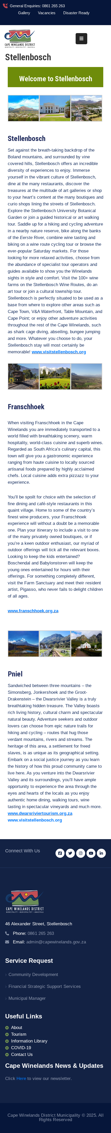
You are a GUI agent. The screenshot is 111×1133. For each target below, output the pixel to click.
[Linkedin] (101, 853)
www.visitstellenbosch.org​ (59, 351)
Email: (49, 942)
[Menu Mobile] (81, 38)
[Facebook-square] (60, 853)
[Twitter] (70, 853)
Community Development (33, 974)
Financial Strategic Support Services (45, 986)
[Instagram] (80, 853)
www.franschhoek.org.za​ (33, 610)
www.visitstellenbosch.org (35, 820)
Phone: (33, 933)
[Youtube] (91, 853)
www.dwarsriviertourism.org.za (40, 813)
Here (21, 1078)
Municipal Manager (27, 998)
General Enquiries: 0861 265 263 (37, 6)
